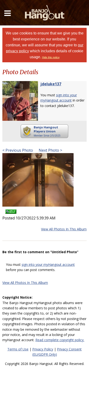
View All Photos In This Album (64, 229)
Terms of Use (17, 349)
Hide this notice (51, 57)
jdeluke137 (50, 84)
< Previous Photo (17, 150)
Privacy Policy (42, 349)
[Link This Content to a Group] (10, 209)
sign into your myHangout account (48, 264)
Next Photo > (50, 150)
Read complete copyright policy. (59, 340)
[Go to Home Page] (44, 12)
